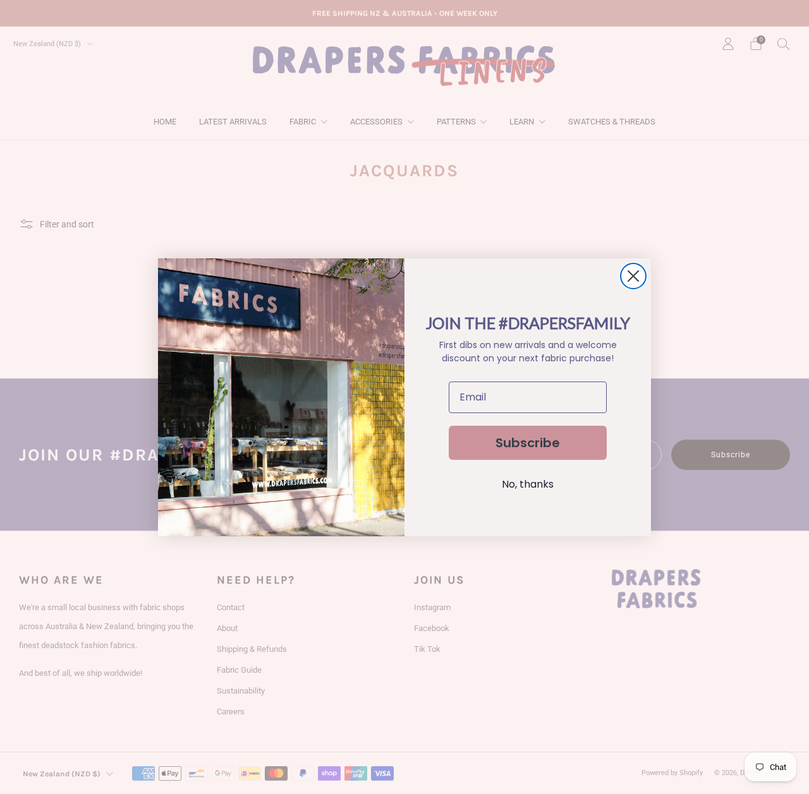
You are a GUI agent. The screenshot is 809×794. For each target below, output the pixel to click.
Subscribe (528, 443)
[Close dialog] (633, 276)
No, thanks (528, 484)
